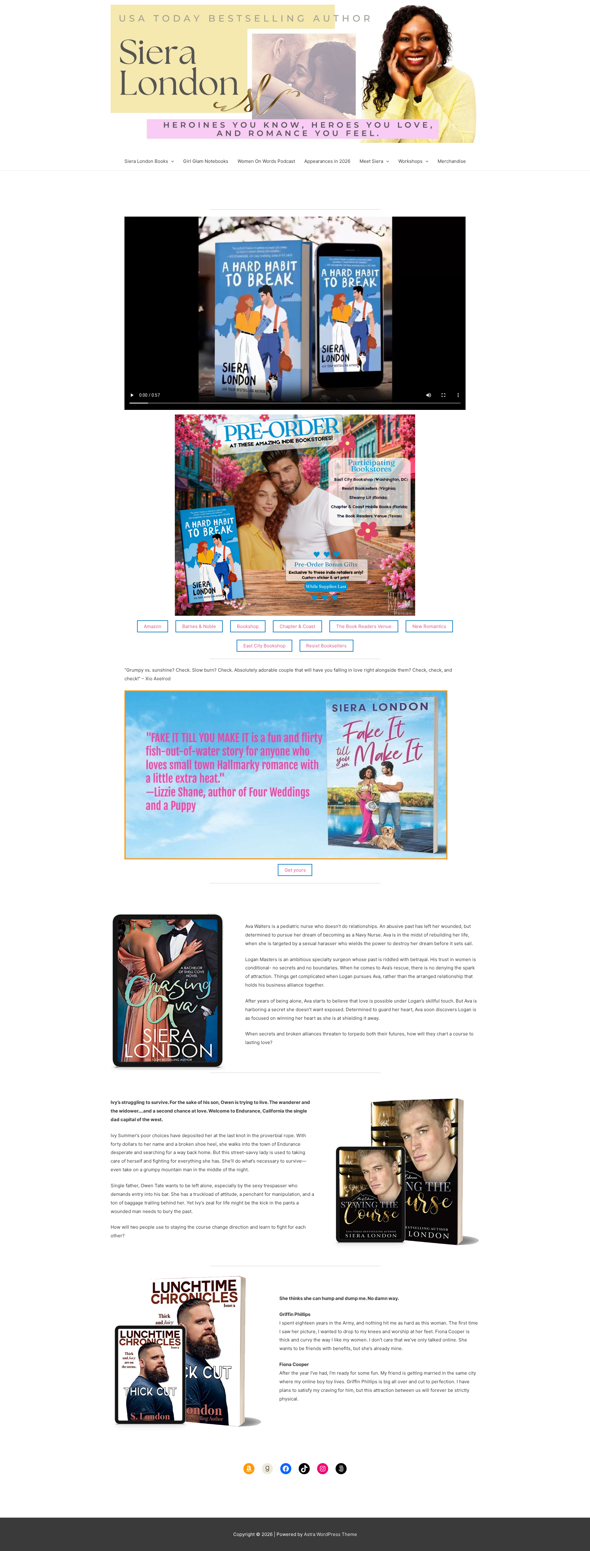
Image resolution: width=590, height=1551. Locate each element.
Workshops (410, 161)
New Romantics (429, 626)
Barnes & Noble (199, 626)
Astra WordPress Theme (330, 1534)
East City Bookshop (264, 646)
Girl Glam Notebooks (205, 161)
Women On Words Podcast (266, 161)
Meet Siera (371, 161)
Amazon (152, 626)
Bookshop (248, 626)
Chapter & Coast (297, 626)
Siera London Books (146, 161)
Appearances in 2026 (327, 161)
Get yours (295, 870)
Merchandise (452, 161)
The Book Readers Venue (363, 626)
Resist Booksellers (326, 646)
